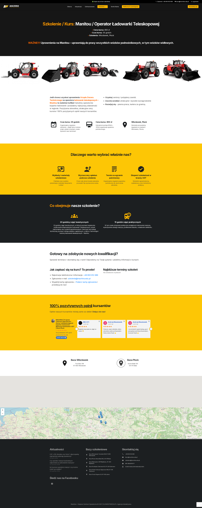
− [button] (2, 413)
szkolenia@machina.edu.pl (79, 278)
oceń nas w (60, 337)
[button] (105, 6)
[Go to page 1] (113, 339)
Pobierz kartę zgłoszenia (86, 282)
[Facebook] (52, 483)
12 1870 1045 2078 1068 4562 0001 (134, 466)
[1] (11, 6)
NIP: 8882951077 (130, 463)
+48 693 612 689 (90, 275)
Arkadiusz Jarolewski (90, 322)
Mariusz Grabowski (114, 322)
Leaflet (188, 438)
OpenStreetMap (194, 438)
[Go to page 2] (114, 339)
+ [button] (2, 410)
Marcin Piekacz (138, 322)
